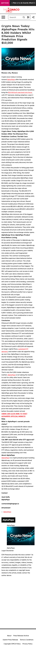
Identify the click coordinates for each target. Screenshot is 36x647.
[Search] (24, 17)
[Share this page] (33, 17)
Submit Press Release (10, 640)
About (9, 636)
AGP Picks (5, 3)
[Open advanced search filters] (28, 17)
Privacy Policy (27, 644)
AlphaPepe (7, 512)
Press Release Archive (21, 636)
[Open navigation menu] (3, 17)
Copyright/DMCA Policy (12, 644)
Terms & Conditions (26, 640)
